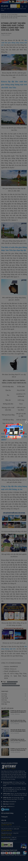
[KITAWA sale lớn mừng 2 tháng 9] (14, 431)
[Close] (26, 422)
